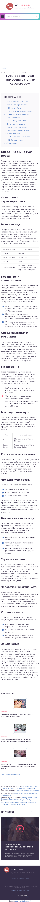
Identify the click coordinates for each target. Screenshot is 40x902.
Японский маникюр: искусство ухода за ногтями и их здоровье (17, 715)
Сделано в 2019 (15, 895)
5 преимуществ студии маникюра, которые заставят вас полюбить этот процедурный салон (18, 766)
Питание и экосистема (15, 124)
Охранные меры (15, 140)
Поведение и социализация (20, 111)
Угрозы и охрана (13, 134)
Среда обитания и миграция (17, 114)
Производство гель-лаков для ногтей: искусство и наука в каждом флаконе (16, 740)
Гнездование (14, 118)
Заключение (11, 143)
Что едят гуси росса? (17, 127)
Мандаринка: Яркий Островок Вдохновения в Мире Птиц (19, 798)
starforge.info (26, 901)
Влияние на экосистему (18, 130)
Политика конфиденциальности (20, 890)
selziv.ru (18, 901)
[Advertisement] (20, 41)
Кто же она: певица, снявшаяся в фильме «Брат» (19, 794)
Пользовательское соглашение (20, 878)
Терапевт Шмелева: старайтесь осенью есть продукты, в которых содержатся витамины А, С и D (19, 802)
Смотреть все (35, 812)
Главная (4, 68)
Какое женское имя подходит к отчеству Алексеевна (20, 791)
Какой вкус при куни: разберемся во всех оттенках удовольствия (19, 787)
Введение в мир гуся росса (17, 102)
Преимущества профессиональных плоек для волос (19, 846)
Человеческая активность (19, 137)
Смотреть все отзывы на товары (10, 774)
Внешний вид (14, 108)
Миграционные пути (17, 121)
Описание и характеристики (17, 105)
